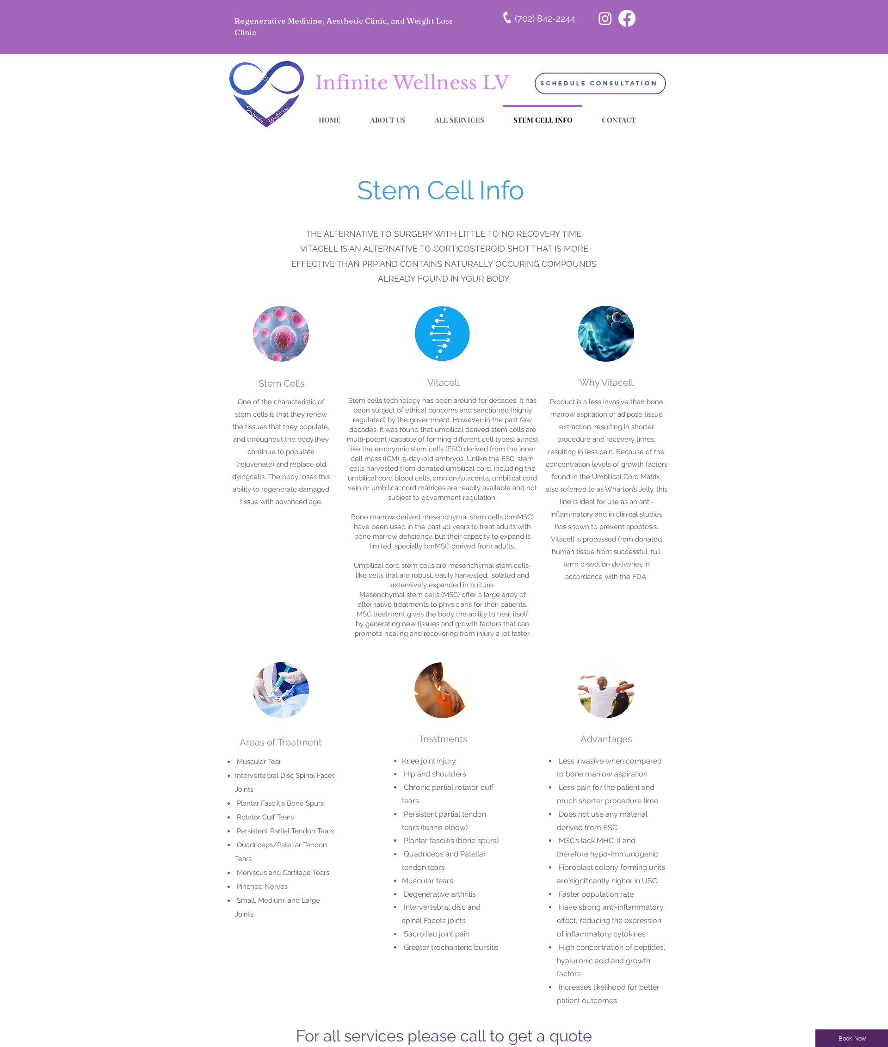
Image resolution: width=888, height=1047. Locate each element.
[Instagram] (605, 18)
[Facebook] (626, 18)
